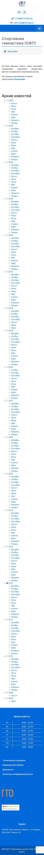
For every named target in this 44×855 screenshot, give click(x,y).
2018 (11, 367)
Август (14, 103)
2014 (11, 510)
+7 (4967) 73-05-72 (24, 18)
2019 (11, 330)
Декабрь (15, 128)
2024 (11, 162)
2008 (11, 698)
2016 (11, 437)
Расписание (19, 79)
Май (13, 111)
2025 (11, 126)
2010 (11, 656)
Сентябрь (15, 137)
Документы (8, 769)
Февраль (15, 120)
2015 (11, 474)
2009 (11, 692)
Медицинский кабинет (13, 765)
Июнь (13, 109)
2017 (11, 401)
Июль (13, 106)
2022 (11, 235)
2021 (11, 271)
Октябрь (15, 134)
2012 (11, 583)
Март (13, 117)
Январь (14, 123)
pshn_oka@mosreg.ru (23, 23)
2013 (11, 546)
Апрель (14, 114)
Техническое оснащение (14, 760)
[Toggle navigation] (39, 28)
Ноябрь (14, 131)
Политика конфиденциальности (18, 774)
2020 (11, 308)
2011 (11, 619)
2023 (11, 198)
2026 (11, 100)
